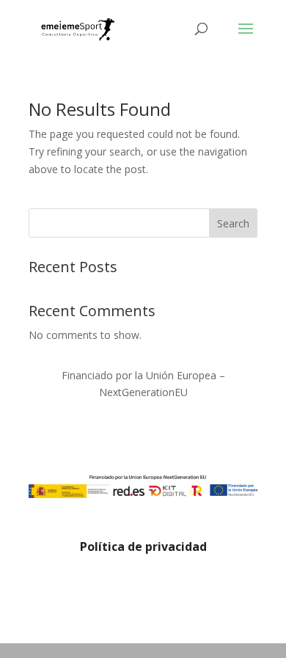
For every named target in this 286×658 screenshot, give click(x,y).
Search (233, 223)
